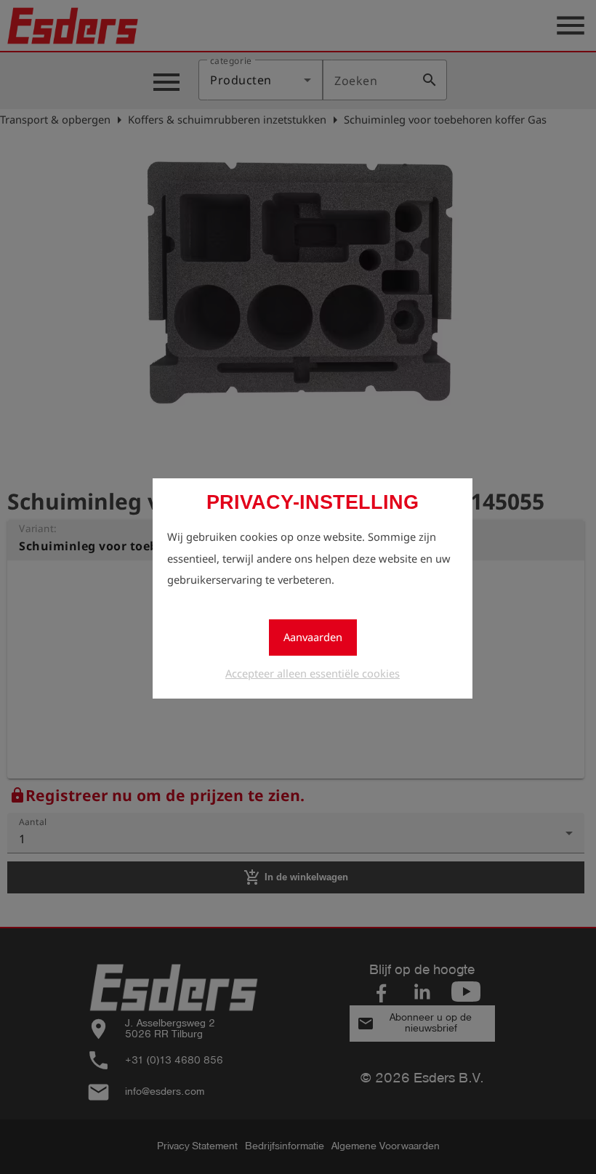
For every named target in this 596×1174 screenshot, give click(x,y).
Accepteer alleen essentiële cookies (312, 673)
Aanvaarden (312, 637)
